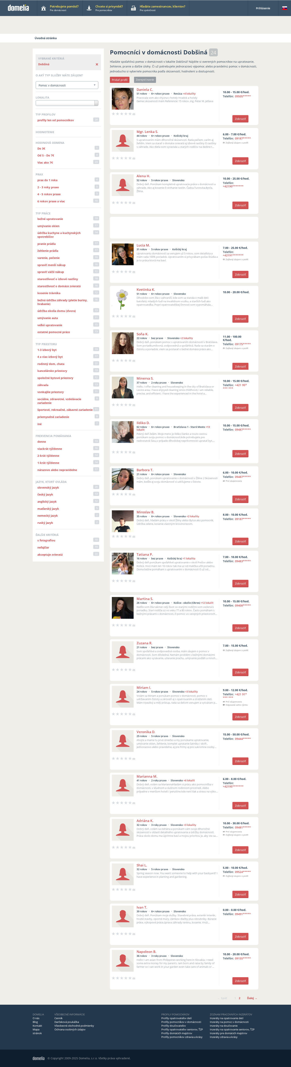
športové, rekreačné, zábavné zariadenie (65, 410)
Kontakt (37, 1025)
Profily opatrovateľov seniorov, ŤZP (182, 1029)
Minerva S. (145, 378)
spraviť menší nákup (51, 265)
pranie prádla (46, 244)
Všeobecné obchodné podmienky (74, 1025)
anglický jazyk (47, 501)
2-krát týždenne (48, 456)
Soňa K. (142, 334)
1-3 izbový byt (47, 350)
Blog (35, 1022)
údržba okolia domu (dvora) (56, 311)
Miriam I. (144, 687)
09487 (243, 429)
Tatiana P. (145, 554)
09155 (243, 958)
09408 (243, 605)
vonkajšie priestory (50, 392)
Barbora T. (145, 470)
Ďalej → (252, 998)
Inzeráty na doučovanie (224, 1025)
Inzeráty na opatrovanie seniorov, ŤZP (232, 1029)
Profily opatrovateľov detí (176, 1018)
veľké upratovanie (49, 325)
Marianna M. (147, 776)
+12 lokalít (207, 603)
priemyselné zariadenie (53, 417)
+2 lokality (186, 338)
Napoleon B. (146, 951)
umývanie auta (47, 318)
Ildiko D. (143, 423)
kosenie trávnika (48, 293)
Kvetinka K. (146, 289)
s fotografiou (46, 540)
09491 (243, 914)
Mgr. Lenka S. (147, 131)
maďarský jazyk (48, 509)
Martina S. (145, 598)
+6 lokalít (189, 780)
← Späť (222, 998)
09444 (243, 739)
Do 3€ (41, 148)
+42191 (233, 255)
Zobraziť (240, 119)
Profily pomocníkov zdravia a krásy (182, 1037)
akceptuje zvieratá (50, 554)
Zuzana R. (144, 643)
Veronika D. (146, 732)
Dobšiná (43, 64)
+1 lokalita (189, 558)
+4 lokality (189, 93)
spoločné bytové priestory (55, 378)
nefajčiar (43, 547)
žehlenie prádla (47, 251)
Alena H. (143, 176)
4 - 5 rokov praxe (49, 194)
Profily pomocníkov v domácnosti (181, 1022)
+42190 (233, 186)
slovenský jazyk (48, 487)
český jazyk (45, 494)
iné (39, 424)
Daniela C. (145, 89)
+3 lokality (191, 691)
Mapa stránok (37, 1031)
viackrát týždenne (49, 449)
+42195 (233, 786)
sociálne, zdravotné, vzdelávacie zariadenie (59, 401)
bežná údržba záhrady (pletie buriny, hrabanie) (62, 302)
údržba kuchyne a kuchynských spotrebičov (59, 235)
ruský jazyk (45, 523)
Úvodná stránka (46, 38)
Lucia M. (143, 245)
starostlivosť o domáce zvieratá (59, 286)
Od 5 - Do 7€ (45, 155)
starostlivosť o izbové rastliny (57, 279)
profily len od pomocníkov (55, 120)
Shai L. (142, 865)
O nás (36, 1018)
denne (41, 441)
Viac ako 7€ (45, 162)
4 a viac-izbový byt (50, 357)
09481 (243, 827)
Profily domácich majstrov (176, 1033)
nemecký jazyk (47, 515)
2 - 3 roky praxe (48, 187)
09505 (243, 96)
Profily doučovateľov (173, 1025)
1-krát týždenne (48, 463)
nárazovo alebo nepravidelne (57, 470)
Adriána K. (145, 820)
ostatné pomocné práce (53, 332)
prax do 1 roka (47, 180)
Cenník (58, 1018)
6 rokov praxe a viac (51, 201)
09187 (243, 138)
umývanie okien (48, 226)
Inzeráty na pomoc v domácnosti (229, 1022)
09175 (243, 344)
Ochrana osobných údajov (70, 1029)
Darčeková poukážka (66, 1022)
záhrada (42, 385)
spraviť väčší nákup (50, 272)
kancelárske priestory (52, 371)
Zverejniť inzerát (145, 79)
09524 (243, 872)
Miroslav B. (145, 512)
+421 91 (235, 695)
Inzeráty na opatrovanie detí (226, 1018)
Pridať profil (119, 80)
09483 (243, 561)
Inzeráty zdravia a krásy (224, 1037)
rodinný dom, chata (50, 364)
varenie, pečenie (48, 258)
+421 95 (235, 386)
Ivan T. (142, 907)
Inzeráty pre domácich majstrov (228, 1033)
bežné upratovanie (50, 219)
